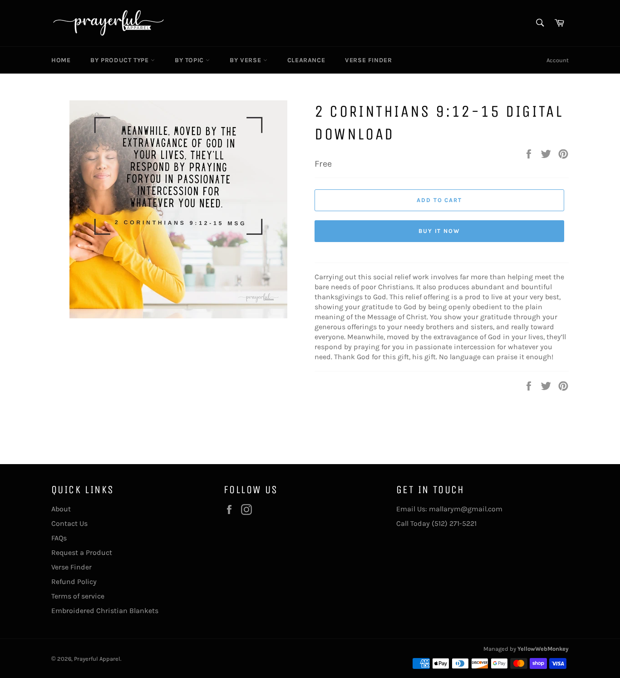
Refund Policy (74, 581)
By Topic (190, 60)
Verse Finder (368, 60)
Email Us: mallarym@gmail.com (449, 509)
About (61, 509)
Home (60, 60)
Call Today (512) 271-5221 (436, 523)
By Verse (246, 60)
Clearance (306, 60)
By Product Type (120, 60)
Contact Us (69, 523)
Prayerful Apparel (97, 658)
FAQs (59, 538)
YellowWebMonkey (543, 648)
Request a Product (81, 552)
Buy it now (439, 231)
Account (557, 60)
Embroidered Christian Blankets (104, 610)
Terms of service (77, 596)
